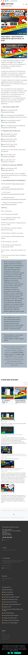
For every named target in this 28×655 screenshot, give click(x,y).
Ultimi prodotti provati (6, 565)
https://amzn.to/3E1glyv (7, 112)
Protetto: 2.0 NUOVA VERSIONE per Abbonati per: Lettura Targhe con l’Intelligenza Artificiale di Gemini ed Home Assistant (14, 455)
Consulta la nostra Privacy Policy (8, 550)
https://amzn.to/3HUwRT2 (8, 122)
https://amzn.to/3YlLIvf (7, 170)
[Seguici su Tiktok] (11, 1)
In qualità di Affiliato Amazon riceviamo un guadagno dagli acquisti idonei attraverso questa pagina (12, 561)
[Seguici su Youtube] (3, 1)
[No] (26, 649)
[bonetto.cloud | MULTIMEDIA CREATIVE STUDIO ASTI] (3, 4)
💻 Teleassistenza (6, 539)
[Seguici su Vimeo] (5, 1)
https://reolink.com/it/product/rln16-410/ (12, 194)
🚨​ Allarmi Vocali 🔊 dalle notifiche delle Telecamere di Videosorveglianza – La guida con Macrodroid (12, 469)
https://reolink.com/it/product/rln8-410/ (12, 189)
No (12, 653)
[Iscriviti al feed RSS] (1, 1)
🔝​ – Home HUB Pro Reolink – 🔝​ (8, 420)
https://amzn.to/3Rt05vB (8, 146)
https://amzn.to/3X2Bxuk (8, 117)
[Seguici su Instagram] (9, 1)
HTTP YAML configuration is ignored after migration (11, 434)
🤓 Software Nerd (6, 568)
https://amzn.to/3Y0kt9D (8, 156)
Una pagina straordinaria (7, 578)
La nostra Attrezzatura (6, 563)
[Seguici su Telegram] (16, 1)
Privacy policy (18, 653)
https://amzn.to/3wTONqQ (8, 127)
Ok (8, 653)
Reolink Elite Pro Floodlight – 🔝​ (7, 492)
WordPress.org (5, 639)
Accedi (3, 633)
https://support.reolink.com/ (9, 204)
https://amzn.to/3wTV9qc (8, 141)
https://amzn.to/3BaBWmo (8, 136)
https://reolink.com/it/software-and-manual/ (13, 199)
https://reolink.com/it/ (18, 184)
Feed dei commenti (6, 637)
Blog (3, 580)
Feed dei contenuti (6, 635)
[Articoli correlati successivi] (25, 383)
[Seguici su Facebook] (7, 1)
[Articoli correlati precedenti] (22, 383)
